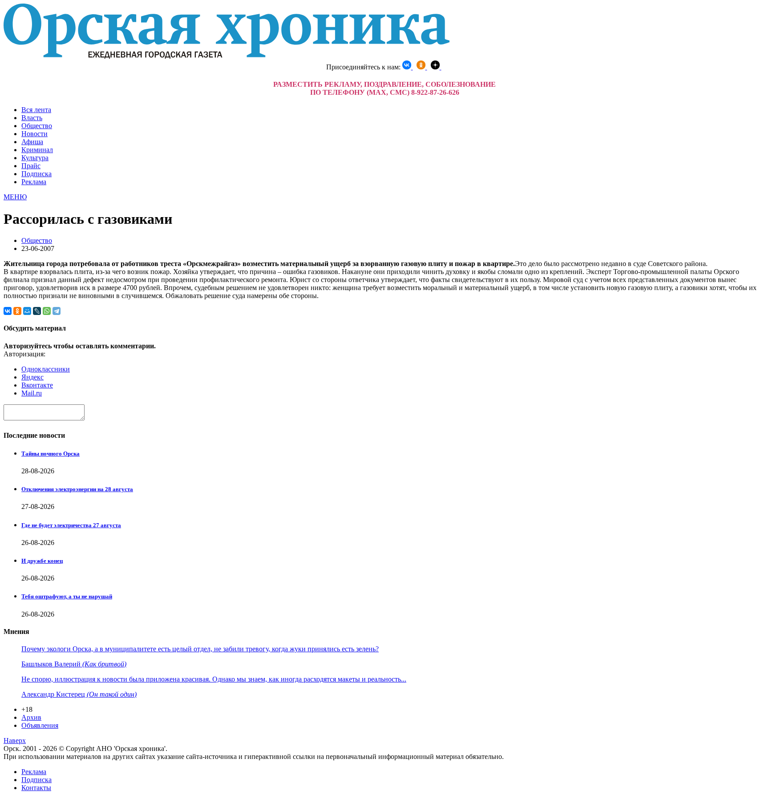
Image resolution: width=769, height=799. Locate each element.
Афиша (32, 141)
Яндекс (32, 377)
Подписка (36, 174)
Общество (36, 125)
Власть (31, 117)
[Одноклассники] (17, 311)
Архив (31, 717)
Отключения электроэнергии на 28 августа (77, 489)
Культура (35, 157)
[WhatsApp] (47, 311)
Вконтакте (37, 385)
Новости (34, 133)
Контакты (36, 787)
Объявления (39, 725)
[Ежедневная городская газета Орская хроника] (226, 56)
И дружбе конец (42, 560)
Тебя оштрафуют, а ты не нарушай (66, 596)
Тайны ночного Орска (50, 453)
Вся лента (36, 109)
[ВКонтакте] (8, 311)
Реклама (33, 182)
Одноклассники (45, 369)
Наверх (15, 740)
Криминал (37, 149)
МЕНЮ (15, 197)
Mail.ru (31, 393)
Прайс (30, 165)
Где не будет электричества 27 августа (71, 525)
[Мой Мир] (27, 311)
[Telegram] (57, 311)
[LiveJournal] (37, 311)
